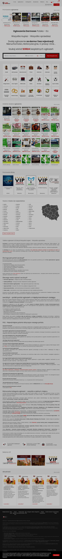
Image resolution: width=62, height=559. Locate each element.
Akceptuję (56, 555)
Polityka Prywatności (44, 555)
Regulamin (5, 557)
